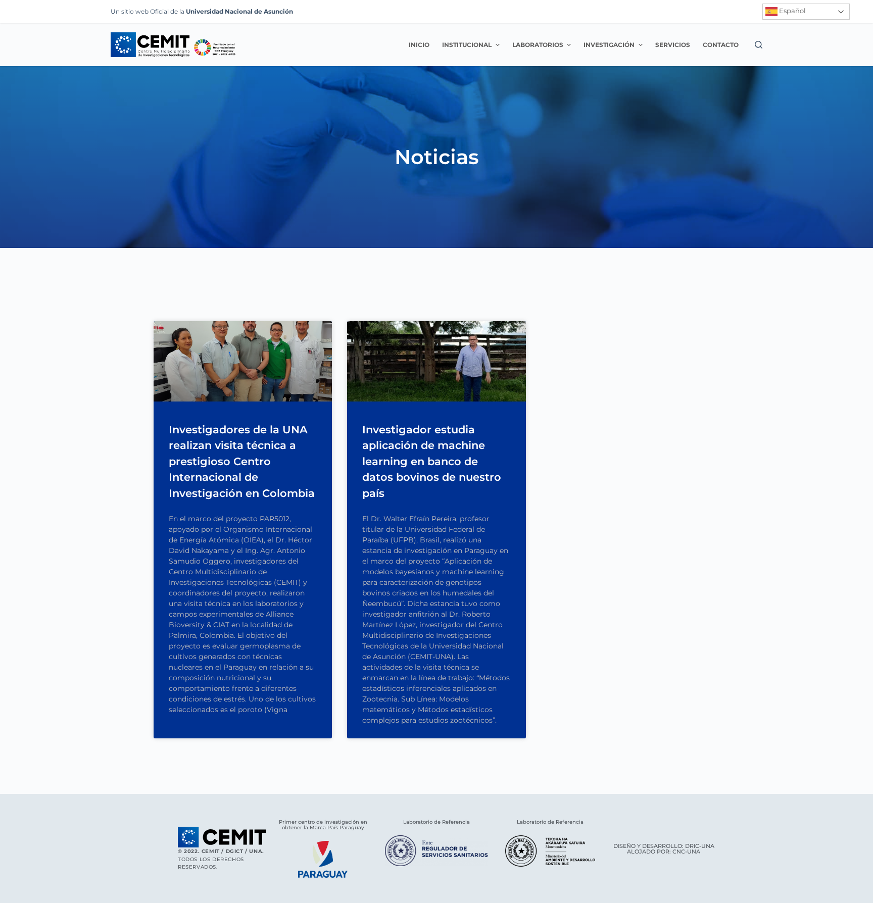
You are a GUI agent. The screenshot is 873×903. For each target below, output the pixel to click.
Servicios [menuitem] (672, 44)
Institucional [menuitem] (467, 44)
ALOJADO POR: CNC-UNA (663, 851)
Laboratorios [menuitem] (537, 44)
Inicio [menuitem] (419, 44)
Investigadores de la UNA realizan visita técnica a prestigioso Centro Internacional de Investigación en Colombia (242, 461)
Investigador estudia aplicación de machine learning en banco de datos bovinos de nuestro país (431, 461)
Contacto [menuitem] (721, 44)
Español (792, 11)
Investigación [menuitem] (609, 44)
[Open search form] (758, 44)
